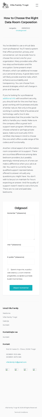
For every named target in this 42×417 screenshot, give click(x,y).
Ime (14, 245)
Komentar (16, 213)
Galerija (6, 321)
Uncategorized (21, 30)
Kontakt (6, 325)
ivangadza (12, 28)
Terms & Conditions (21, 412)
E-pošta (15, 257)
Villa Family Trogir (19, 5)
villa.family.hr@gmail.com (16, 362)
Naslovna (6, 313)
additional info (9, 98)
